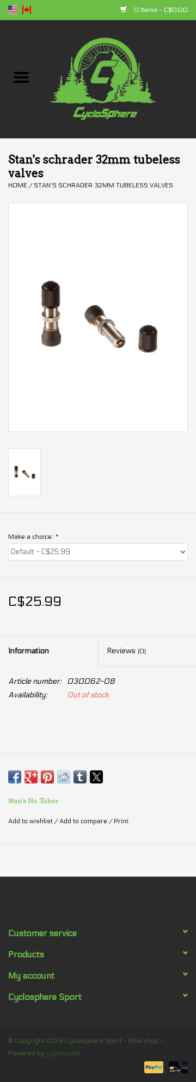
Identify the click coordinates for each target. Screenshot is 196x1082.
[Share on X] (96, 776)
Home (17, 185)
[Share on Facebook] (14, 776)
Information (28, 650)
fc (26, 9)
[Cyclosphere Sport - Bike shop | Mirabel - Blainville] (119, 78)
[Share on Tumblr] (80, 776)
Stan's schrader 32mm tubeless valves (103, 185)
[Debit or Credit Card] (176, 1067)
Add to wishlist (31, 821)
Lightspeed (63, 1053)
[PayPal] (152, 1067)
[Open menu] (21, 77)
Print (121, 821)
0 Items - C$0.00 (160, 10)
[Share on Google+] (31, 776)
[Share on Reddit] (63, 776)
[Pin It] (47, 776)
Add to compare (84, 821)
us (12, 9)
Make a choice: (33, 536)
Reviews (126, 650)
